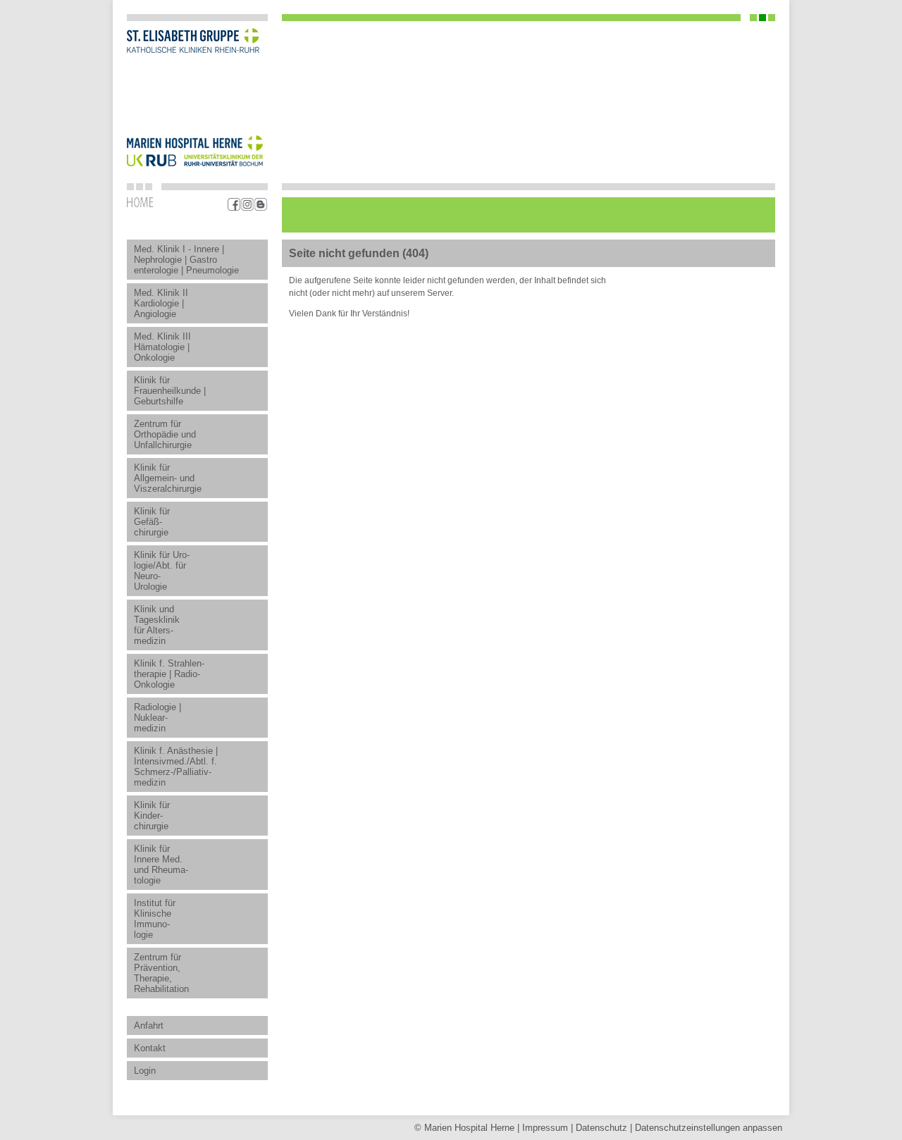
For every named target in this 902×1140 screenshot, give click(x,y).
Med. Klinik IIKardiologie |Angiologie (161, 303)
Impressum (545, 1127)
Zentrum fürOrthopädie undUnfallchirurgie (165, 434)
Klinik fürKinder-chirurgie (152, 815)
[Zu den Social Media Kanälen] (247, 204)
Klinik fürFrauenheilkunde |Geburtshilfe (170, 391)
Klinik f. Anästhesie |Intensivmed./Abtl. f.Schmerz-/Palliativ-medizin (176, 766)
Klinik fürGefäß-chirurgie (152, 522)
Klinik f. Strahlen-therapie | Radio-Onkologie (169, 674)
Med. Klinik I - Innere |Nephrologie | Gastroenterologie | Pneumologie (186, 259)
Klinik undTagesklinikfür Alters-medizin (157, 625)
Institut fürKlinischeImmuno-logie (154, 919)
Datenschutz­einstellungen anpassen (708, 1127)
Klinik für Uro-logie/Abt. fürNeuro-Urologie (162, 571)
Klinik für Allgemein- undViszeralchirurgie (168, 478)
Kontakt (150, 1048)
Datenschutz (601, 1127)
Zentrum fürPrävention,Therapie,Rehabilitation (161, 973)
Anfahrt (148, 1025)
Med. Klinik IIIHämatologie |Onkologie (162, 347)
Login (145, 1070)
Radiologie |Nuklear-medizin (157, 717)
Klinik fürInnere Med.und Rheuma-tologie (161, 864)
